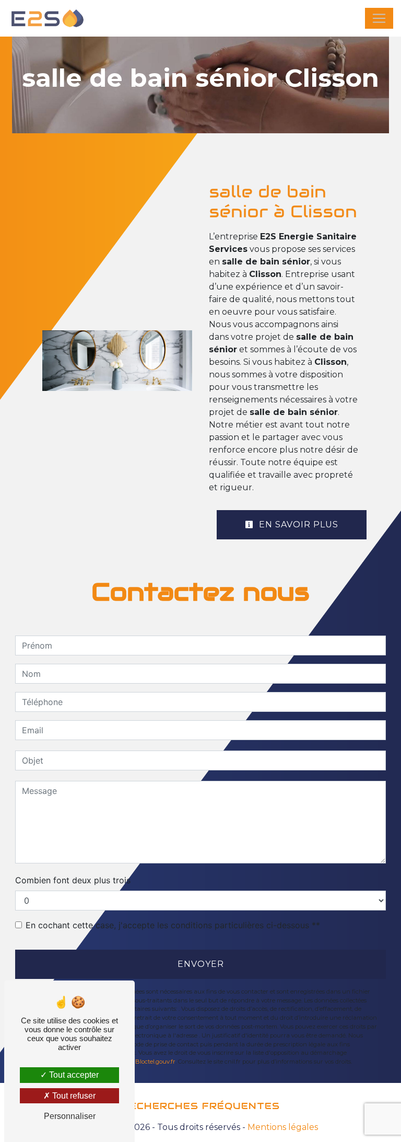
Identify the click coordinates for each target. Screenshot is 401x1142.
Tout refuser (73, 1095)
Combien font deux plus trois (73, 880)
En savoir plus (297, 524)
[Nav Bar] (379, 18)
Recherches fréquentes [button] (201, 1106)
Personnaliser (70, 1116)
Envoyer (201, 964)
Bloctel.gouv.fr (155, 1061)
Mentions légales (281, 1127)
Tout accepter (73, 1074)
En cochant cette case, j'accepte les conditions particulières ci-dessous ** (173, 925)
